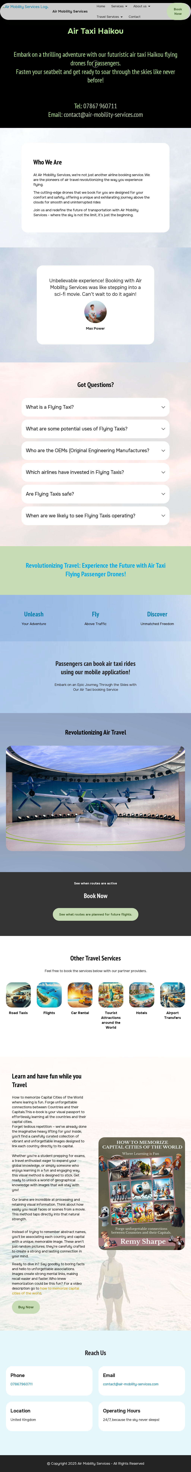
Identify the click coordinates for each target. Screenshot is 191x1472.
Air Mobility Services (70, 11)
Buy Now (26, 1307)
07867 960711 (100, 106)
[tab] (95, 407)
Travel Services (108, 17)
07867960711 (21, 1384)
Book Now (178, 11)
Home (101, 6)
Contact (134, 17)
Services (117, 6)
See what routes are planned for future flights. (95, 914)
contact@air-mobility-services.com (103, 114)
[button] (95, 407)
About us (140, 6)
